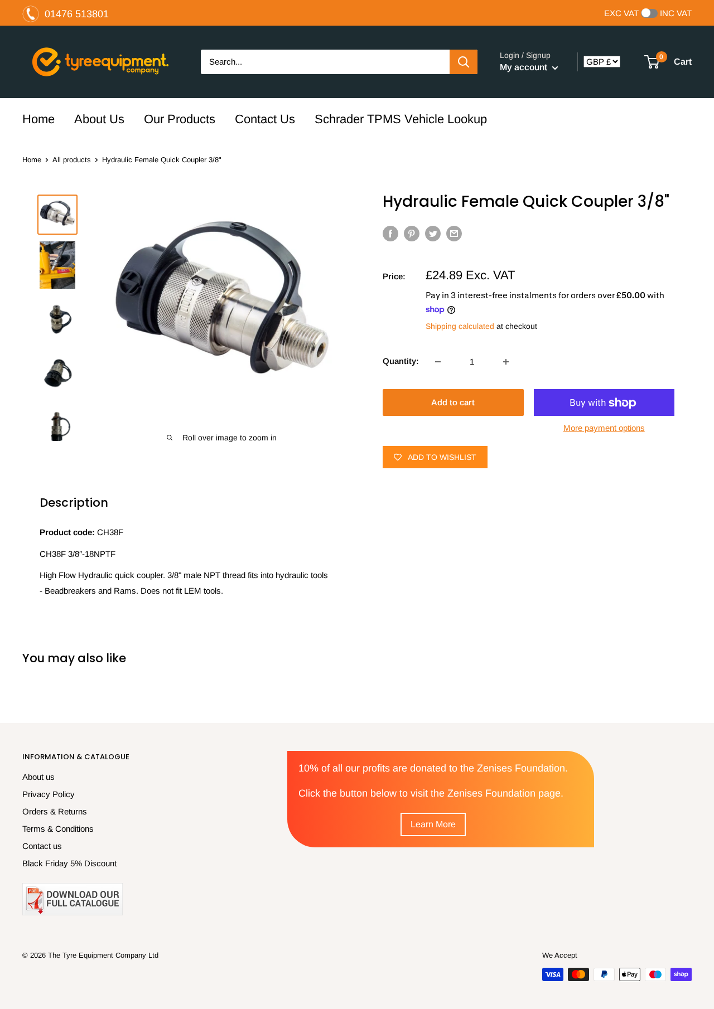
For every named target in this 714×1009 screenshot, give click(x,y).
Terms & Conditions (58, 828)
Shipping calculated (460, 326)
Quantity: (401, 361)
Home (38, 119)
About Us (99, 119)
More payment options (604, 428)
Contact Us (265, 119)
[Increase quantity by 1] (506, 361)
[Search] (463, 62)
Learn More (433, 824)
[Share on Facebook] (390, 233)
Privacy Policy (48, 794)
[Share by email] (454, 233)
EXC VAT (621, 13)
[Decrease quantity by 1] (438, 361)
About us (38, 777)
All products (71, 160)
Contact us (42, 846)
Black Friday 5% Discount (69, 863)
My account (524, 67)
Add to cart (453, 403)
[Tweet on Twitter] (433, 233)
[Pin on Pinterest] (411, 233)
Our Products (179, 119)
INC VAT (676, 13)
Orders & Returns (54, 811)
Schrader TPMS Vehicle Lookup (401, 119)
